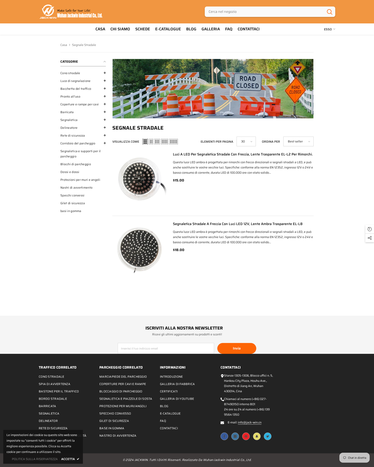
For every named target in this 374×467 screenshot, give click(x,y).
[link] (213, 88)
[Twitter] (267, 436)
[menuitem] (83, 73)
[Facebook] (224, 436)
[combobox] (264, 12)
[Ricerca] (270, 12)
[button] (83, 73)
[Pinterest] (246, 436)
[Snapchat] (257, 436)
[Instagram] (235, 436)
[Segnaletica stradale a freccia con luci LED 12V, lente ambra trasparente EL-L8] (139, 249)
